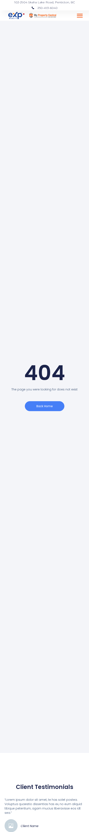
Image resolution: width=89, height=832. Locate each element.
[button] (80, 15)
